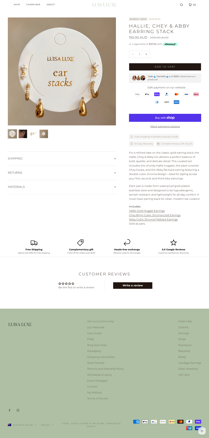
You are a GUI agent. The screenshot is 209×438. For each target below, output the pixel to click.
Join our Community (100, 321)
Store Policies (95, 362)
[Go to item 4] (43, 133)
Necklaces (185, 345)
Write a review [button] (133, 285)
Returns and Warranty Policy (105, 368)
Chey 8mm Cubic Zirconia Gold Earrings (155, 215)
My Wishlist (94, 392)
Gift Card (183, 374)
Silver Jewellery (188, 368)
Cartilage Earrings (189, 362)
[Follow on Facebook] (9, 410)
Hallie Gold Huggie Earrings (147, 210)
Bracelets (184, 351)
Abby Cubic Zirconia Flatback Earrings (153, 219)
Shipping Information (101, 357)
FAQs (90, 339)
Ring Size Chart (97, 345)
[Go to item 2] (22, 133)
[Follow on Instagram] (18, 410)
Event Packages (97, 380)
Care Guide (94, 333)
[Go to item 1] (12, 133)
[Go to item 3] (33, 133)
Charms (183, 327)
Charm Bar (185, 321)
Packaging (94, 351)
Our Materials (95, 327)
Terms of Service (97, 398)
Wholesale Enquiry (99, 374)
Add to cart (165, 66)
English (45, 425)
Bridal (182, 357)
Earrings (183, 333)
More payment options (165, 126)
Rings (182, 339)
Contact (92, 386)
